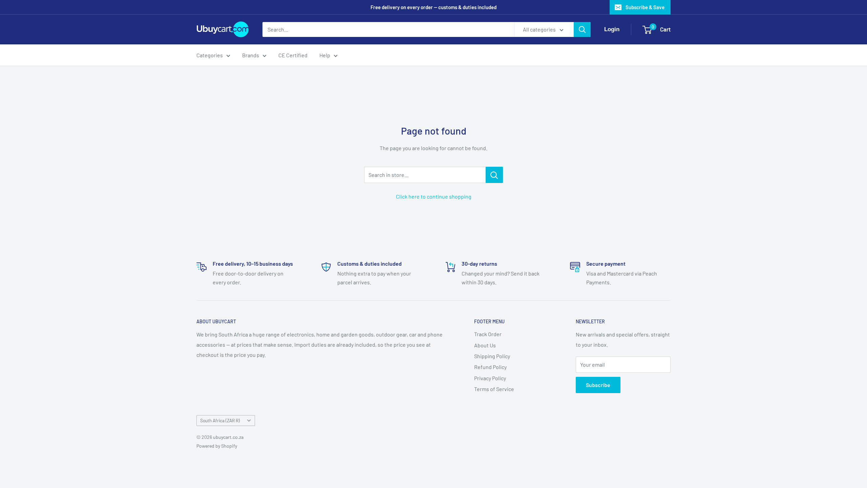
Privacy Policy (490, 378)
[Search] (582, 29)
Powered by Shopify (216, 446)
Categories (209, 55)
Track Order (488, 334)
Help (324, 55)
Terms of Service (494, 389)
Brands (250, 55)
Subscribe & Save (645, 7)
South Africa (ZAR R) (220, 420)
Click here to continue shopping (433, 196)
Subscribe (598, 385)
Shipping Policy (492, 356)
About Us (485, 345)
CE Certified (293, 55)
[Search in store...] (494, 175)
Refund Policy (490, 367)
